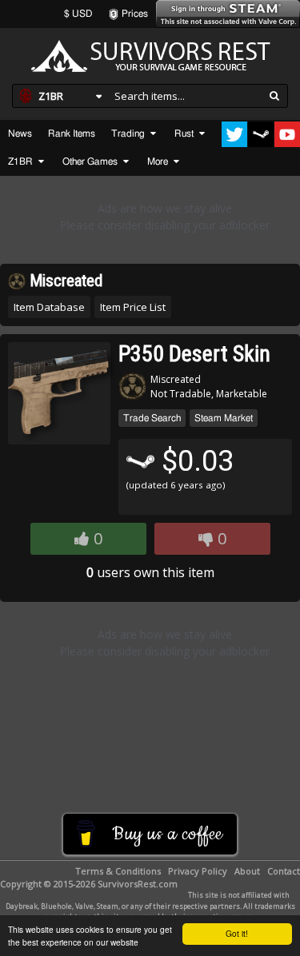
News (20, 133)
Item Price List (133, 307)
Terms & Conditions (118, 871)
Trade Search (152, 418)
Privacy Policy (197, 871)
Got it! (237, 933)
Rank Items (71, 133)
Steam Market (223, 418)
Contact (283, 871)
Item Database (49, 307)
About (247, 871)
